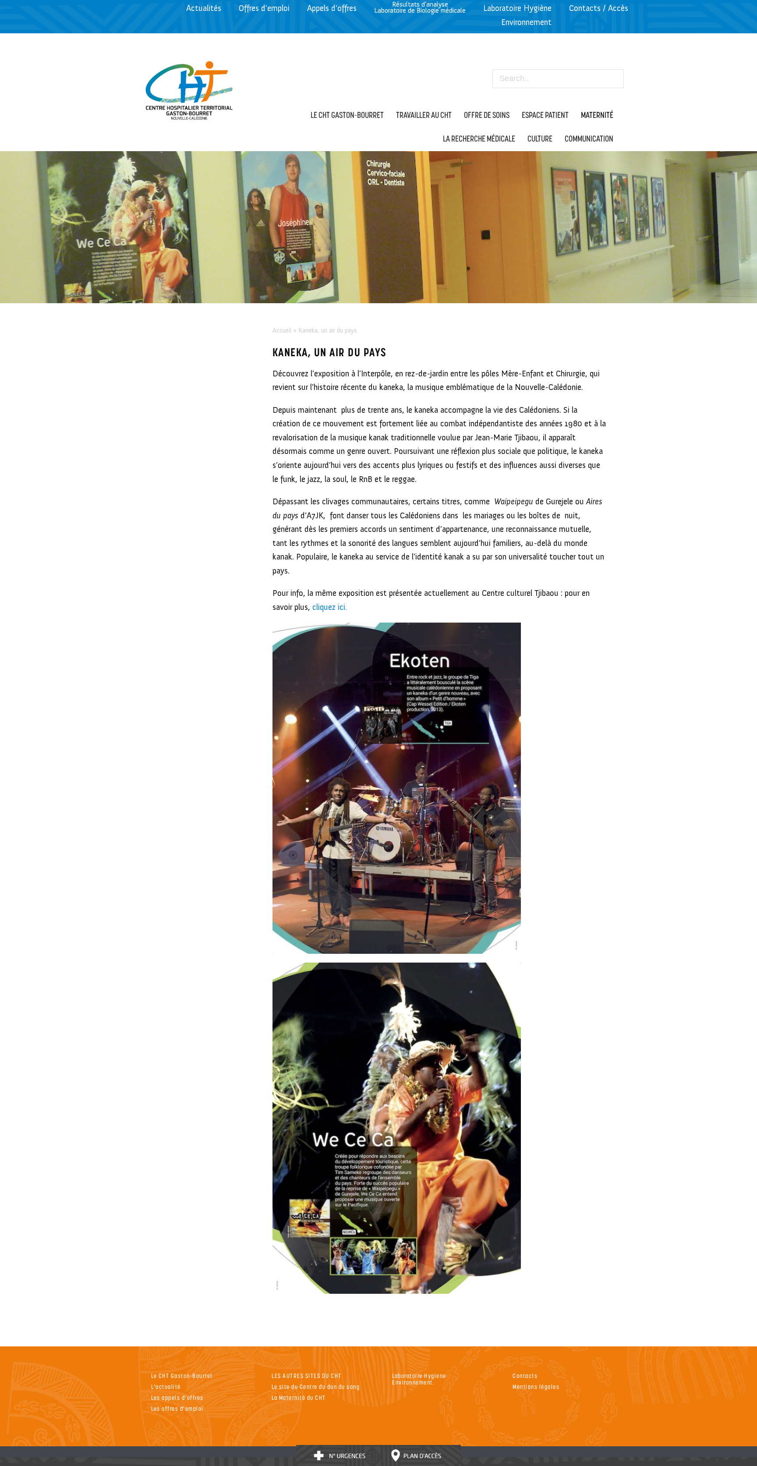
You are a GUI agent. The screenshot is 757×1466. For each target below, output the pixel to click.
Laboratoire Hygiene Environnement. (419, 1379)
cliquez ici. (329, 607)
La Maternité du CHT (299, 1397)
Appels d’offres (332, 8)
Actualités (203, 8)
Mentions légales (536, 1386)
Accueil (281, 330)
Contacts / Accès (598, 8)
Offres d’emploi (264, 8)
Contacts (525, 1375)
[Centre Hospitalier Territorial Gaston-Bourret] (189, 88)
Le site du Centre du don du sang (316, 1386)
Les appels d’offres (177, 1397)
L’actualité (166, 1386)
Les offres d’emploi (177, 1408)
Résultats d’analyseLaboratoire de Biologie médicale (420, 7)
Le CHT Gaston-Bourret (182, 1375)
